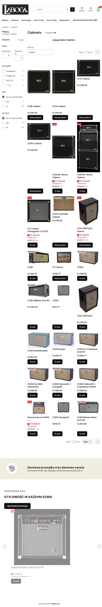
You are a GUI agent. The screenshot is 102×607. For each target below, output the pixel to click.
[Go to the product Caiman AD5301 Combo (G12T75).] (42, 537)
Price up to (18, 52)
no (7, 106)
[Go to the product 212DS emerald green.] (38, 339)
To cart (57, 191)
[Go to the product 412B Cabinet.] (38, 82)
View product (35, 117)
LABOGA (5, 27)
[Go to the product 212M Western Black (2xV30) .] (88, 407)
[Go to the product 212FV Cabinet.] (38, 131)
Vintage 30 (10, 76)
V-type (9, 85)
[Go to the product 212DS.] (88, 257)
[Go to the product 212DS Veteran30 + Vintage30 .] (63, 374)
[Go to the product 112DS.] (63, 290)
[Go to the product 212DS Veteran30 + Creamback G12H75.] (88, 374)
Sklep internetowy (48, 604)
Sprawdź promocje (17, 506)
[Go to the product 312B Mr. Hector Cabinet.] (88, 147)
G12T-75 (9, 80)
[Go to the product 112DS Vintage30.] (63, 407)
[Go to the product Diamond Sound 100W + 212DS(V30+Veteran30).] (38, 407)
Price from (6, 51)
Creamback (11, 71)
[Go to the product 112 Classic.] (63, 257)
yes (7, 102)
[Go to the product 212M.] (38, 257)
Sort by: (30, 47)
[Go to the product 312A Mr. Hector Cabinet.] (63, 147)
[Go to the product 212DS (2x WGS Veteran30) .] (38, 374)
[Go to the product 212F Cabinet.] (88, 68)
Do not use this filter (14, 97)
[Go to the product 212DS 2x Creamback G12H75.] (88, 339)
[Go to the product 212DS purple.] (63, 339)
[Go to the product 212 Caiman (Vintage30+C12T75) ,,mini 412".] (38, 211)
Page (81, 52)
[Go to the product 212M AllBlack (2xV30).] (38, 290)
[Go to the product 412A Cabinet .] (63, 82)
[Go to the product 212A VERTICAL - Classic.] (88, 211)
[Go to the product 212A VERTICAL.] (88, 298)
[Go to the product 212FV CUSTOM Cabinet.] (63, 204)
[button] (72, 9)
